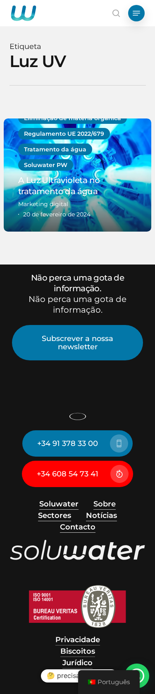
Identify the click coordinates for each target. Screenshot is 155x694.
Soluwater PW (45, 165)
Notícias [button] (101, 515)
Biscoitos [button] (77, 651)
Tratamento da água (55, 149)
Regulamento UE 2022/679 (64, 133)
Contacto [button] (77, 527)
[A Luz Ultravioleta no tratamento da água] (77, 175)
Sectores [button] (54, 515)
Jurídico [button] (77, 662)
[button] (136, 13)
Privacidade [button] (77, 639)
